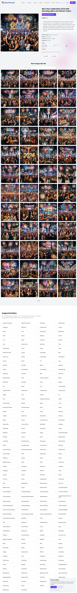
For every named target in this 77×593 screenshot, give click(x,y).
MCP (54, 2)
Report (53, 38)
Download (54, 56)
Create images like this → (49, 14)
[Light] (63, 2)
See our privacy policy (55, 589)
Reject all (60, 587)
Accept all (54, 587)
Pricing (57, 2)
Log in (67, 2)
